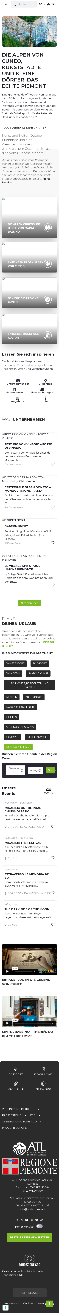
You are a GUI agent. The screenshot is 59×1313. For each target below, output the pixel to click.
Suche (51, 770)
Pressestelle (12, 1115)
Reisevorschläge (18, 747)
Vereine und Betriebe (18, 1109)
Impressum (11, 1303)
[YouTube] (26, 1220)
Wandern (13, 673)
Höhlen (11, 717)
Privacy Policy (46, 1303)
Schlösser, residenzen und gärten (29, 685)
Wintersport (15, 663)
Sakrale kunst (38, 673)
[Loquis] (32, 1220)
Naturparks (34, 697)
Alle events (48, 790)
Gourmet (12, 737)
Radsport (39, 663)
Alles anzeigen (29, 603)
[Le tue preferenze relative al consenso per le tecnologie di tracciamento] (5, 1308)
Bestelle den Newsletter (29, 1237)
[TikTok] (41, 1220)
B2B (33, 1115)
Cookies (28, 1303)
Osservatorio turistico (19, 1121)
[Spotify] (36, 1220)
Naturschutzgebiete (20, 707)
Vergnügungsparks (20, 727)
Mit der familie (37, 737)
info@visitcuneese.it (32, 1209)
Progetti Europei (15, 1127)
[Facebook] (17, 1220)
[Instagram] (22, 1220)
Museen (11, 697)
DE (41, 4)
